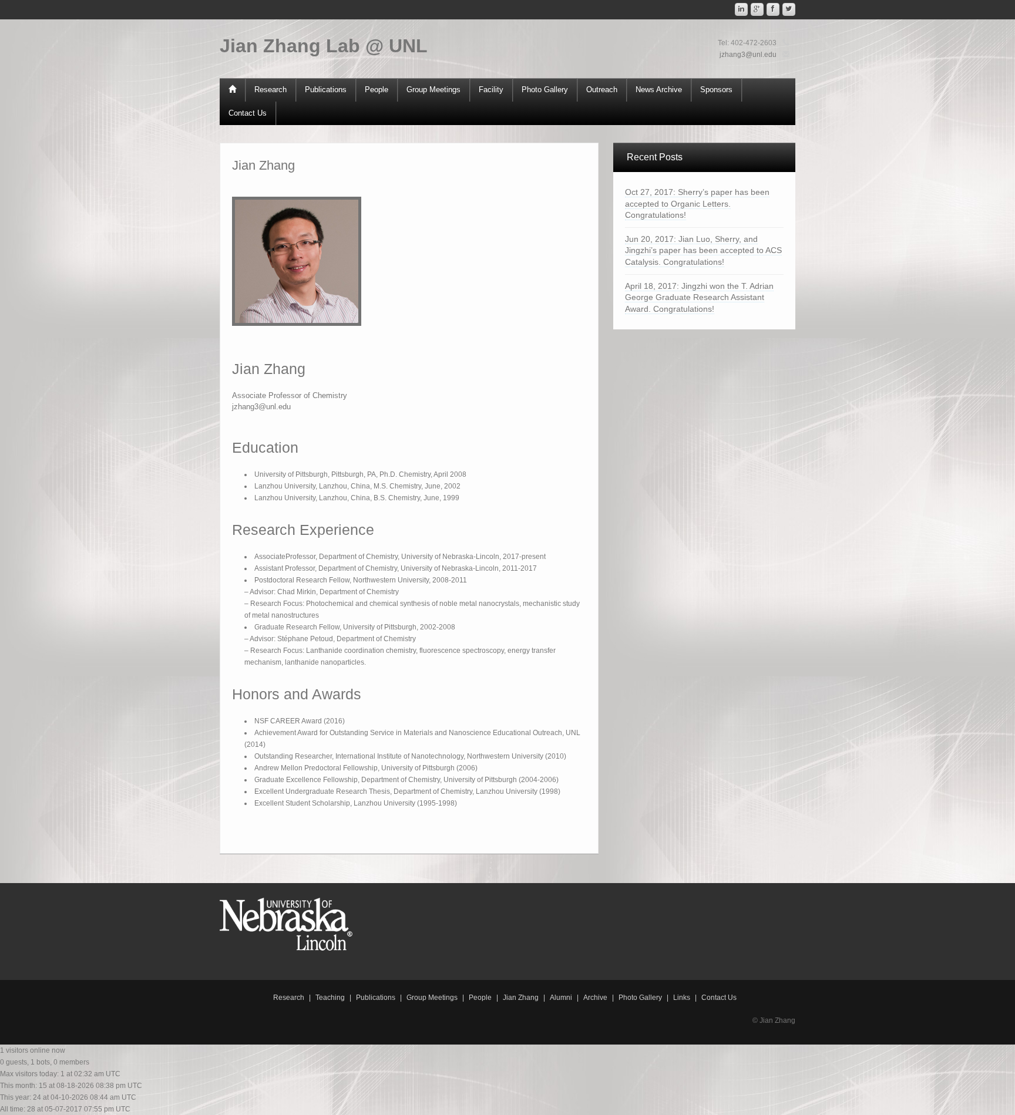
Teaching (330, 997)
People (376, 89)
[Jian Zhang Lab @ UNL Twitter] (788, 9)
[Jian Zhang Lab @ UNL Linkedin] (741, 9)
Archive (595, 997)
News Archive (659, 89)
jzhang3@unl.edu (748, 54)
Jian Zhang (521, 997)
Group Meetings (433, 89)
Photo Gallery (545, 89)
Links (681, 997)
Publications (326, 89)
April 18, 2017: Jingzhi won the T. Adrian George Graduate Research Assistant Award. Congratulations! (699, 297)
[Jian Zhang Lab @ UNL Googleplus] (757, 9)
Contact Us (247, 113)
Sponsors (716, 89)
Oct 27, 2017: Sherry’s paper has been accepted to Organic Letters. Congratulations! (697, 203)
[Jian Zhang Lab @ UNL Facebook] (773, 9)
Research (270, 89)
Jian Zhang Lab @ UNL (324, 45)
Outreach (601, 89)
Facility (491, 89)
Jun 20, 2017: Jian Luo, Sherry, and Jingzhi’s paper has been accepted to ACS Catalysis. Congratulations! (703, 250)
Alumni (561, 997)
